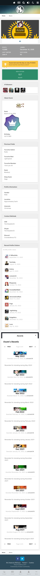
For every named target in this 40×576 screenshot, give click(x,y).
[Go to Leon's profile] (7, 325)
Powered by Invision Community (20, 566)
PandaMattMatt (14, 290)
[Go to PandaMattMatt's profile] (7, 291)
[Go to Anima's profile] (7, 270)
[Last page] (35, 346)
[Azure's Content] (20, 41)
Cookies (31, 562)
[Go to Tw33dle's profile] (7, 263)
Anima (11, 269)
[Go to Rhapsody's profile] (7, 284)
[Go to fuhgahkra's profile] (11, 90)
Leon (11, 324)
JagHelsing (13, 310)
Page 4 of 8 (20, 346)
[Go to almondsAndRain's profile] (7, 297)
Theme (24, 562)
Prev (9, 346)
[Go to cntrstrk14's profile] (7, 277)
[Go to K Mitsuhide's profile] (7, 256)
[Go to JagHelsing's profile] (23, 90)
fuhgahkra (12, 317)
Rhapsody (12, 283)
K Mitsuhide (13, 255)
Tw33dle (12, 262)
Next (31, 346)
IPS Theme (9, 562)
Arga (11, 303)
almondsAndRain (15, 297)
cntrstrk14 (12, 276)
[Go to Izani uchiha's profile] (17, 90)
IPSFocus (17, 562)
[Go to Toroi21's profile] (5, 90)
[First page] (4, 346)
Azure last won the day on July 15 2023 (22, 63)
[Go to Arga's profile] (7, 304)
